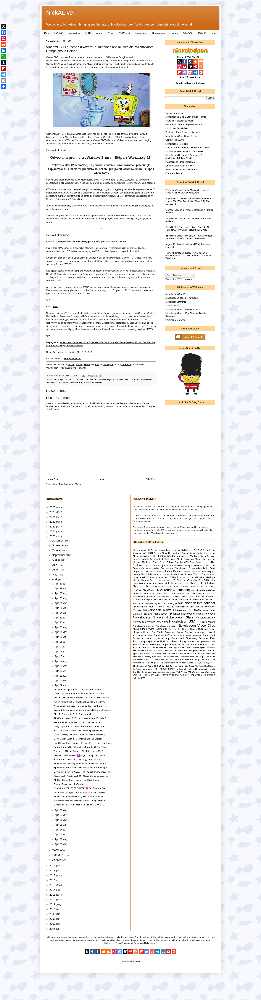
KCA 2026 (59, 33)
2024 (52, 516)
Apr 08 (59, 810)
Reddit (87, 364)
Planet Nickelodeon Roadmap (180, 162)
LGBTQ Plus (175, 577)
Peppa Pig (145, 641)
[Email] (4, 81)
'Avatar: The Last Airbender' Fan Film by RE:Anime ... (79, 805)
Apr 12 (59, 670)
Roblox (153, 645)
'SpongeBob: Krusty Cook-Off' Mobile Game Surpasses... (81, 776)
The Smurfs (147, 669)
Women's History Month (143, 675)
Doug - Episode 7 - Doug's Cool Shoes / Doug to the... (80, 726)
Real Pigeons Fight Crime (205, 642)
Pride (192, 641)
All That (148, 552)
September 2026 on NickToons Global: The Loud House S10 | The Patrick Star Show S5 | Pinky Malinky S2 (189, 201)
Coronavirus (73, 380)
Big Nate (145, 559)
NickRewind (149, 590)
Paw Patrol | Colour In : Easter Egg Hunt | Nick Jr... (78, 759)
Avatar (99, 33)
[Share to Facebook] (97, 375)
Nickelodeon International (124, 380)
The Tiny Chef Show (184, 669)
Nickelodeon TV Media (176, 143)
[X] (4, 26)
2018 (52, 870)
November (58, 545)
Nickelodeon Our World (176, 294)
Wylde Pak (173, 675)
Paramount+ (141, 33)
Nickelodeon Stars (179, 617)
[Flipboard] (4, 68)
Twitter (71, 364)
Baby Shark (200, 556)
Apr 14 (59, 661)
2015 (52, 885)
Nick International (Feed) (151, 583)
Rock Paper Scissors (167, 644)
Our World (157, 632)
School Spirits (199, 648)
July (55, 564)
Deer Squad (196, 562)
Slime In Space (154, 651)
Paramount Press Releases (187, 635)
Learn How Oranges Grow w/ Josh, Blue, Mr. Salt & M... (80, 792)
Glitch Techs (202, 568)
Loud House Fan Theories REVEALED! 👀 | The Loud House (83, 743)
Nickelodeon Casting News (172, 596)
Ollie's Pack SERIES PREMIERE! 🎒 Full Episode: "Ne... (80, 788)
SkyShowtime (139, 650)
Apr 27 (59, 598)
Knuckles (163, 577)
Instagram (108, 364)
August (56, 559)
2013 (52, 894)
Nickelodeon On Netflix (187, 610)
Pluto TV (202, 33)
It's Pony (202, 574)
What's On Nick (196, 672)
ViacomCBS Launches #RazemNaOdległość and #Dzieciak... (83, 710)
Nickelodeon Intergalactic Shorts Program (159, 603)
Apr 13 (59, 666)
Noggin (146, 632)
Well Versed (124, 33)
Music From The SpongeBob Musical (183, 124)
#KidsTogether (94, 64)
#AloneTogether (74, 64)
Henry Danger (173, 571)
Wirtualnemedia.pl (60, 150)
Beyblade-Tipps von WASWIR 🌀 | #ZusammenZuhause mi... (83, 772)
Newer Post (52, 479)
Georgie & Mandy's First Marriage (157, 568)
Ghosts (191, 568)
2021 (52, 531)
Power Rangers (180, 641)
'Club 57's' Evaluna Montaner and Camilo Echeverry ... (80, 702)
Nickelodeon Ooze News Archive (181, 136)
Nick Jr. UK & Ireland (202, 583)
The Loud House (163, 665)
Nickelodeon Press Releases (198, 613)
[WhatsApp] (4, 56)
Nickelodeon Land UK (187, 606)
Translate (187, 279)
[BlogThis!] (91, 375)
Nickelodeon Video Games (148, 629)
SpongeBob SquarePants (190, 653)
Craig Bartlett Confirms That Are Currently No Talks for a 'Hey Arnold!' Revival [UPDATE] (187, 228)
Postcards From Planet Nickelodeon (183, 132)
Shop (214, 33)
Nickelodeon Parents (175, 301)
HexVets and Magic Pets (194, 571)
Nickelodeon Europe (102, 380)
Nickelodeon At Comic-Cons (154, 593)
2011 (52, 904)
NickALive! (60, 12)
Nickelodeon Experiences (145, 599)
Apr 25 (59, 607)
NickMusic (210, 587)
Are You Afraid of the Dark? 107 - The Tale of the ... (78, 722)
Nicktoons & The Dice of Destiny (181, 629)
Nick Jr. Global (172, 305)
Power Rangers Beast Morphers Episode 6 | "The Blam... (81, 747)
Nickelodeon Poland (56, 383)
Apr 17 (59, 646)
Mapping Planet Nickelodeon (179, 120)
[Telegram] (4, 75)
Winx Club (210, 672)
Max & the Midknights (193, 577)
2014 (52, 889)
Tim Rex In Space (142, 672)
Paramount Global (204, 632)
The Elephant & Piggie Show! (204, 663)
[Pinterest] (4, 38)
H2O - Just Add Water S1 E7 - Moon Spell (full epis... (79, 730)
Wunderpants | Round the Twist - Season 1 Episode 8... (80, 734)
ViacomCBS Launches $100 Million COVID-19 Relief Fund (81, 697)
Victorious (170, 672)
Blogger (136, 961)
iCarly (141, 677)
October (57, 550)
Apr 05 (59, 824)
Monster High (139, 580)
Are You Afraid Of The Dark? (167, 553)
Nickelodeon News (144, 380)
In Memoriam (177, 574)
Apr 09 (59, 685)
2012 (52, 899)
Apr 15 (59, 656)
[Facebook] (4, 32)
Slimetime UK (169, 651)
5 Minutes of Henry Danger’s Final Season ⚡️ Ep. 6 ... (80, 751)
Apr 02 (59, 839)
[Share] (4, 87)
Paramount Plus (163, 635)
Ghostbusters (180, 568)
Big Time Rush (156, 559)
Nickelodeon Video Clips (196, 625)
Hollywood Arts (154, 574)
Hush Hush (166, 574)
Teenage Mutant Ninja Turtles (191, 659)
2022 (52, 526)
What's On (188, 33)
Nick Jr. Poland (86, 380)
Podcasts (165, 641)
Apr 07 (59, 814)
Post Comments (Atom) (70, 484)
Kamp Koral (139, 577)
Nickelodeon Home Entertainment (175, 599)
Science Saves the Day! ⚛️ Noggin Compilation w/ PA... (80, 755)
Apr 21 (59, 627)
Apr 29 (59, 588)
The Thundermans (163, 668)
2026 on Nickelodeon (159, 550)
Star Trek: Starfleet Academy (184, 656)
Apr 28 (59, 593)
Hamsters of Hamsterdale (152, 571)
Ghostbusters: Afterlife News (179, 165)
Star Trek (210, 653)
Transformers (158, 672)
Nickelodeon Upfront (166, 626)
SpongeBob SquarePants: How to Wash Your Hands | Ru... (82, 767)
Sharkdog (211, 648)
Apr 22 (59, 622)
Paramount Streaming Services (190, 638)
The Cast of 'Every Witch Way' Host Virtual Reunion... (79, 796)
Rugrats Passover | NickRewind (69, 784)
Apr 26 (59, 603)
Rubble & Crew (207, 644)
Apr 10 (59, 680)
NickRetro (137, 590)
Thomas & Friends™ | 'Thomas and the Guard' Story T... (81, 763)
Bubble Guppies (175, 562)
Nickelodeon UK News (155, 621)
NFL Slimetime (179, 580)
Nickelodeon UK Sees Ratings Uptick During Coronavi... (80, 800)
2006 (52, 928)
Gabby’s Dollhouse (193, 565)
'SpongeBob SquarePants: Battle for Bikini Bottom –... (79, 689)
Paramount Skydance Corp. (156, 638)
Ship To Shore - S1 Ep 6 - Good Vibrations (74, 714)
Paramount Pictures (143, 635)
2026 (52, 507)
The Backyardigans (166, 663)
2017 (52, 875)
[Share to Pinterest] (100, 375)
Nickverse (137, 632)
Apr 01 (59, 844)
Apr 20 (59, 632)
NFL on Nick (192, 580)
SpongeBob (74, 33)
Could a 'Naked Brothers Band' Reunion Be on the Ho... (80, 693)
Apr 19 (59, 636)
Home (102, 479)
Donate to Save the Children (190, 83)
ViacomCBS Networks (93, 383)
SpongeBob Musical (165, 653)
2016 (52, 880)
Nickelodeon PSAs (74, 383)
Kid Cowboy (151, 577)
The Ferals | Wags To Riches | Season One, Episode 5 (80, 718)
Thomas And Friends (205, 669)
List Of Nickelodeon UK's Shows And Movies (187, 147)
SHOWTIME (149, 647)
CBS (186, 562)
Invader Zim (191, 574)
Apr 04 (59, 829)
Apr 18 (59, 641)
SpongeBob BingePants (143, 654)
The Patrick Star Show (184, 666)
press (55, 306)
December (58, 540)
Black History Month (173, 559)
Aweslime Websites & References (182, 169)
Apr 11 (59, 675)
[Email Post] (83, 375)
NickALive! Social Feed (176, 128)
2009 (52, 913)
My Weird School (165, 580)
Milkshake (210, 577)
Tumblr (79, 364)
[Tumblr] (4, 62)
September (59, 555)
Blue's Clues (159, 562)
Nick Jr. (169, 583)
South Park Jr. (207, 650)
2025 (52, 512)
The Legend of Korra (143, 666)
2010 (52, 909)
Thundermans (158, 33)
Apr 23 (59, 617)
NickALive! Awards (170, 587)
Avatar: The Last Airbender (159, 556)
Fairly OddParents (167, 565)
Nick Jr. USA (141, 586)
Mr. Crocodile (152, 580)
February (58, 854)
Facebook (126, 364)
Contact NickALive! (174, 140)
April (55, 579)
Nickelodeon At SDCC (204, 593)
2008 (52, 918)
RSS (97, 364)
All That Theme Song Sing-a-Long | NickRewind (77, 780)
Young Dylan (194, 675)
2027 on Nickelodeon (182, 550)
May (55, 574)
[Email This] (88, 375)
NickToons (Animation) (173, 590)
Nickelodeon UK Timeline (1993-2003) (184, 151)
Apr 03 (59, 834)
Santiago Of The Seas (180, 647)
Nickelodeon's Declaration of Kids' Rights (185, 116)
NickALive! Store (187, 587)
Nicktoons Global (206, 629)
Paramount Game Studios (178, 632)
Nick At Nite (204, 580)
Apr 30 (59, 583)
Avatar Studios (189, 553)
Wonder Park (161, 675)
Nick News (155, 586)
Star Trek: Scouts (160, 657)
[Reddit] (4, 44)
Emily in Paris (150, 565)
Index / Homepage (174, 113)
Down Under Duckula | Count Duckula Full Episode (78, 739)
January (57, 859)
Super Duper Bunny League (159, 660)
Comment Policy (173, 173)
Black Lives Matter (192, 559)
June (55, 569)
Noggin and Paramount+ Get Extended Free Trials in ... (80, 706)
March (56, 849)
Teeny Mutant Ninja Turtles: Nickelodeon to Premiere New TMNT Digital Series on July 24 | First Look (188, 256)
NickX (193, 590)
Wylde (110, 33)
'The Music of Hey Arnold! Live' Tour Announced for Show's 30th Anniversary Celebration (188, 237)
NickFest (201, 587)
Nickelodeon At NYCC (180, 593)
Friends (180, 565)
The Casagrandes (184, 662)
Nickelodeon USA (182, 621)
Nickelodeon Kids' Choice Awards (182, 309)
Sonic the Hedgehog (188, 650)
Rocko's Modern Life (188, 644)
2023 (52, 521)
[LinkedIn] (4, 50)
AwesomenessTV (184, 556)
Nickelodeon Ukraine (206, 622)
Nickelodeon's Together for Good (181, 298)
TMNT (88, 33)
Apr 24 (59, 612)
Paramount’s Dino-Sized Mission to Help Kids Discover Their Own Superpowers (187, 191)
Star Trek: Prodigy (142, 656)
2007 (52, 923)
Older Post (150, 479)
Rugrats (174, 33)
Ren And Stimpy (141, 644)
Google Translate (72, 358)
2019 (52, 865)
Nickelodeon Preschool (166, 613)
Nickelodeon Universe (144, 626)
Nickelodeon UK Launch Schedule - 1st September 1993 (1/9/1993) (184, 156)
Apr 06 (59, 819)
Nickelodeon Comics (202, 596)
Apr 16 (59, 651)
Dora (46, 33)
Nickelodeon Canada (144, 596)
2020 (52, 536)
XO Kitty (183, 675)
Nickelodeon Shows (148, 617)
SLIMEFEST (162, 647)
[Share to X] (94, 375)
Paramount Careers (175, 320)
